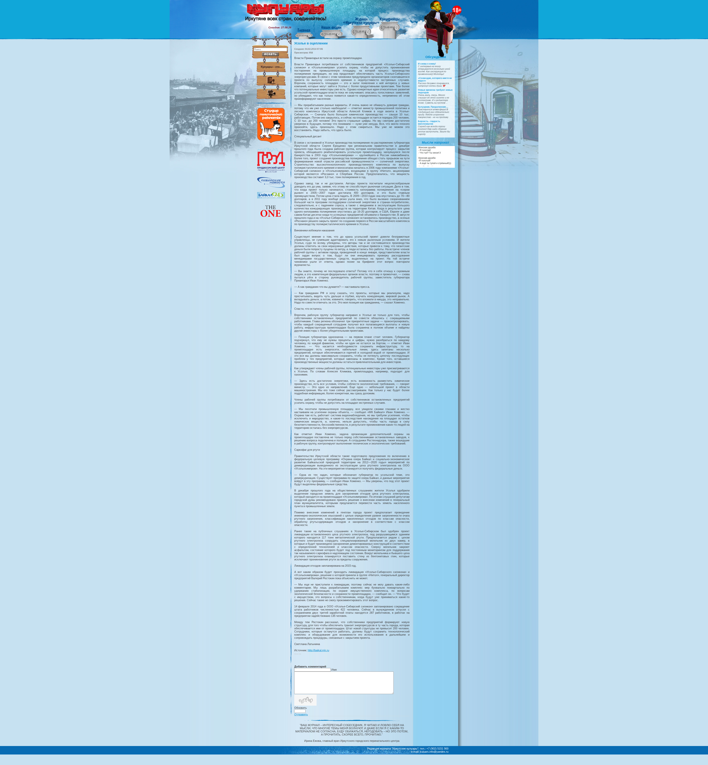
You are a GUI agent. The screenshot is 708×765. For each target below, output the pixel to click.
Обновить (300, 707)
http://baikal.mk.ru (318, 650)
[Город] (271, 172)
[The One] (271, 219)
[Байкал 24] (271, 197)
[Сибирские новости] (271, 186)
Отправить (301, 714)
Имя (334, 669)
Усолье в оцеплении (311, 43)
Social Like (297, 654)
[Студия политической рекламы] (271, 142)
